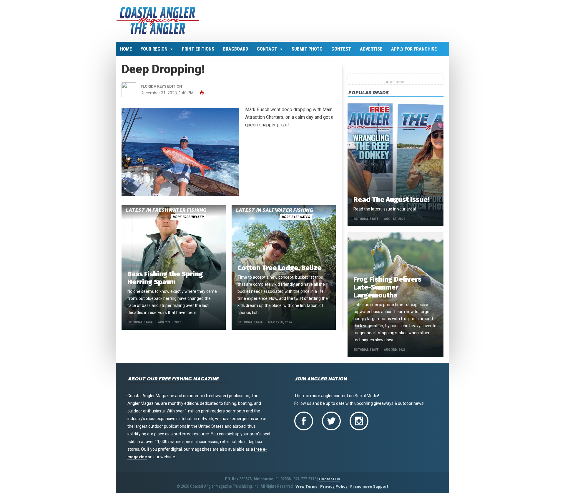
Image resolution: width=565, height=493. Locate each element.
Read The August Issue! (391, 199)
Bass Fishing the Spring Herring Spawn (165, 278)
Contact (267, 49)
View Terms (306, 486)
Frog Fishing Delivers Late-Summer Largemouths (387, 287)
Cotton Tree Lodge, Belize (279, 268)
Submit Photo (307, 49)
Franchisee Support (369, 486)
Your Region (154, 49)
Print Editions (198, 49)
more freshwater (188, 217)
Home (126, 49)
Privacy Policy (334, 486)
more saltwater (295, 217)
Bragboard (235, 49)
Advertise (371, 49)
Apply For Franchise (414, 49)
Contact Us (329, 479)
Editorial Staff (140, 322)
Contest (341, 49)
